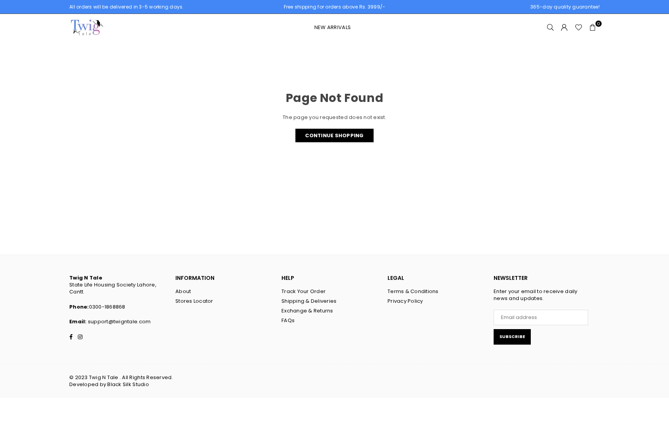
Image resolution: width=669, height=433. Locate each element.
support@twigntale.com (119, 321)
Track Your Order (303, 291)
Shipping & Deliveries (308, 301)
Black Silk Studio (128, 384)
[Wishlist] (578, 28)
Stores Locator (194, 301)
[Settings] (564, 28)
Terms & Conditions (413, 291)
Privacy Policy (405, 301)
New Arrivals (332, 27)
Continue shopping (334, 135)
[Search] (551, 28)
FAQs (288, 320)
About (183, 291)
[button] (593, 28)
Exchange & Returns (307, 310)
